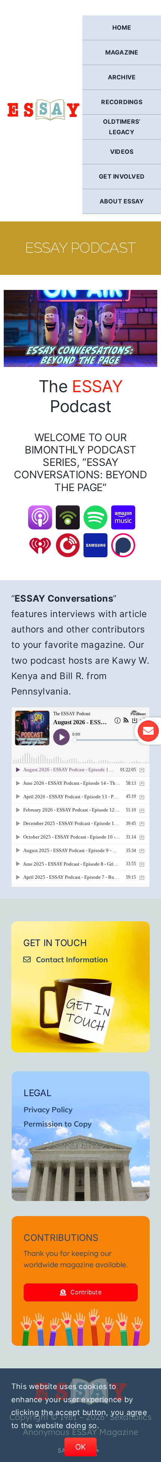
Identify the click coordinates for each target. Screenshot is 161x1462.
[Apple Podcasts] (40, 510)
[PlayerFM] (68, 538)
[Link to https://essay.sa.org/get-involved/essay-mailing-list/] (148, 731)
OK (80, 1446)
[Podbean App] (68, 510)
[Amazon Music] (123, 510)
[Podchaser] (123, 538)
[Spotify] (95, 510)
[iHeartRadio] (40, 538)
